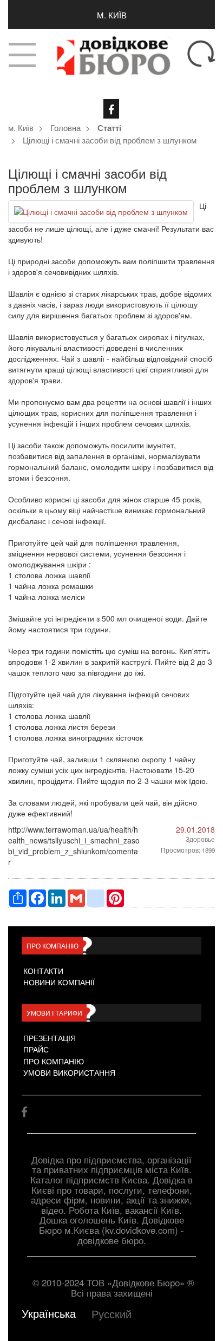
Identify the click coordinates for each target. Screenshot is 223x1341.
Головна (65, 127)
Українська (49, 1313)
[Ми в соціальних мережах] (111, 109)
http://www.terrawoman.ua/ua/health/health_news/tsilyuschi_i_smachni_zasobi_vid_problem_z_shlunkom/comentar (74, 845)
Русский (111, 1314)
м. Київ (112, 15)
